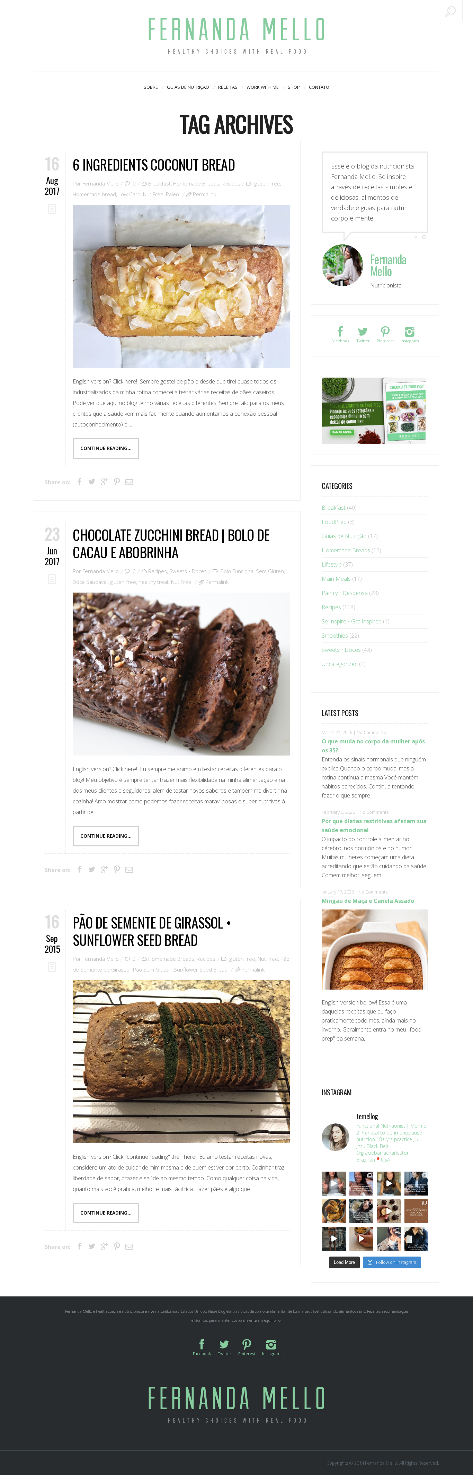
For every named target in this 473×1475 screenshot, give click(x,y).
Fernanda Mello (100, 183)
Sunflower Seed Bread (200, 969)
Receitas (228, 87)
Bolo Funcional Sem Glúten (252, 571)
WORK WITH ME (263, 87)
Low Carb (129, 194)
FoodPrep (334, 522)
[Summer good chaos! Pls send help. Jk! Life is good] (334, 1211)
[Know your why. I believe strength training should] (334, 1239)
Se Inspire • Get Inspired (352, 621)
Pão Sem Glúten (152, 969)
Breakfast (159, 183)
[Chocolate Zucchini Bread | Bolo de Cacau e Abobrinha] (181, 674)
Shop (294, 87)
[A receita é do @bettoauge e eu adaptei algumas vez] (361, 1239)
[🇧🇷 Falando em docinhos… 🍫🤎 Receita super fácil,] (389, 1211)
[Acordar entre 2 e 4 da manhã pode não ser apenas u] (389, 1184)
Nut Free (153, 194)
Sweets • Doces (188, 571)
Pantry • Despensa (345, 593)
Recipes (231, 183)
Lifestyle (332, 564)
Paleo (172, 194)
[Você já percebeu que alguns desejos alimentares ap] (416, 1211)
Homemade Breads (196, 183)
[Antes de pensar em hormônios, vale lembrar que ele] (416, 1184)
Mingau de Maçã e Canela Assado (368, 901)
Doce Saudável (90, 581)
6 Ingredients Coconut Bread (153, 164)
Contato (319, 87)
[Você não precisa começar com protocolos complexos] (361, 1184)
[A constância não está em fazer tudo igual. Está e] (361, 1211)
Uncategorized (340, 664)
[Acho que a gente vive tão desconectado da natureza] (389, 1239)
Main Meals (336, 579)
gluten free (267, 183)
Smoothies (335, 635)
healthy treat (154, 581)
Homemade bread (94, 194)
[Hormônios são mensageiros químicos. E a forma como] (334, 1184)
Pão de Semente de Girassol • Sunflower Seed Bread (152, 931)
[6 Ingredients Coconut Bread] (181, 286)
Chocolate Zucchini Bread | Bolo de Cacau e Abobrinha (171, 543)
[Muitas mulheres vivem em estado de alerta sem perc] (416, 1239)
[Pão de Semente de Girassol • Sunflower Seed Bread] (181, 1061)
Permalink (204, 194)
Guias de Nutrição (188, 87)
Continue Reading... (106, 448)
